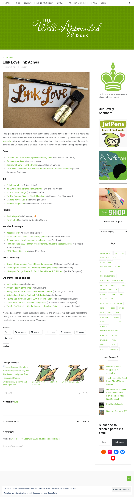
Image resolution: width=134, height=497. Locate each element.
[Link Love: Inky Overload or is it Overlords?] (45, 373)
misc (112, 299)
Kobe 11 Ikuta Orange (17, 192)
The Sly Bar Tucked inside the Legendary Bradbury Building (33, 306)
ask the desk (105, 257)
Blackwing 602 (13, 216)
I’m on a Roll (12, 220)
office (121, 308)
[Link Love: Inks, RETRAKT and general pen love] (16, 373)
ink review (113, 290)
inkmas (103, 290)
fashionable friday (107, 276)
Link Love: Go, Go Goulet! (72, 382)
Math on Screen (14, 284)
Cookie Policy (53, 493)
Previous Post (11, 422)
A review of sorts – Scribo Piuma (22, 165)
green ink (115, 285)
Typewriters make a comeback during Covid (26, 302)
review (114, 335)
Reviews (60, 3)
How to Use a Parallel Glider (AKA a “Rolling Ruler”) (30, 299)
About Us (6, 3)
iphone (103, 294)
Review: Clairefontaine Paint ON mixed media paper (30, 264)
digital (118, 267)
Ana (16, 401)
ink (123, 285)
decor (102, 262)
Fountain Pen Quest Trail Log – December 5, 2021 (29, 157)
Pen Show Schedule (77, 3)
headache (7, 141)
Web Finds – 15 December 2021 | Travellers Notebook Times (35, 439)
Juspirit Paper (13, 233)
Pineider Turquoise (15, 203)
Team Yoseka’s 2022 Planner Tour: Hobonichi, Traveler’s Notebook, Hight (39, 244)
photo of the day (106, 322)
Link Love (28, 3)
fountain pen (117, 280)
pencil (117, 312)
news (102, 308)
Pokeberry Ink (13, 185)
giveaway (104, 285)
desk (110, 262)
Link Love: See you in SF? (116, 411)
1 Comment (22, 67)
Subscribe (119, 442)
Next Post (82, 422)
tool (114, 340)
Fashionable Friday (45, 3)
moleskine (118, 303)
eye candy (110, 271)
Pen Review (104, 317)
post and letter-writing (109, 331)
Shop (18, 3)
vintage (103, 349)
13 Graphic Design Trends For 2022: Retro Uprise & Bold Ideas (35, 271)
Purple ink (104, 335)
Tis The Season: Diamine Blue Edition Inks (26, 196)
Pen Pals (93, 3)
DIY (101, 271)
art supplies (119, 253)
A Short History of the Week (19, 288)
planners (103, 326)
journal (112, 294)
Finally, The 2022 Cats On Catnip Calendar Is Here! (29, 291)
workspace (114, 349)
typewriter (104, 344)
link (121, 294)
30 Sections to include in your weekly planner (27, 236)
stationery (104, 340)
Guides (103, 3)
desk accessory (105, 267)
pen (109, 312)
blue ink (116, 257)
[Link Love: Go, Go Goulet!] (75, 373)
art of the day (105, 253)
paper (102, 312)
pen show (115, 317)
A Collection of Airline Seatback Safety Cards (27, 295)
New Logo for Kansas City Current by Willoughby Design (32, 267)
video (114, 344)
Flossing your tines (15, 161)
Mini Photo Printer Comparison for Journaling (113, 370)
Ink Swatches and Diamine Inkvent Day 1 (25, 189)
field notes (104, 280)
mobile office (105, 303)
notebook (111, 308)
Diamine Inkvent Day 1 (17, 200)
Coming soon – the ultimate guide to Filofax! (27, 240)
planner (120, 322)
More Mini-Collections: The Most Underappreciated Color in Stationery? (39, 168)
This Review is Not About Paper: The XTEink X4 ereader (116, 381)
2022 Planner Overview (17, 251)
